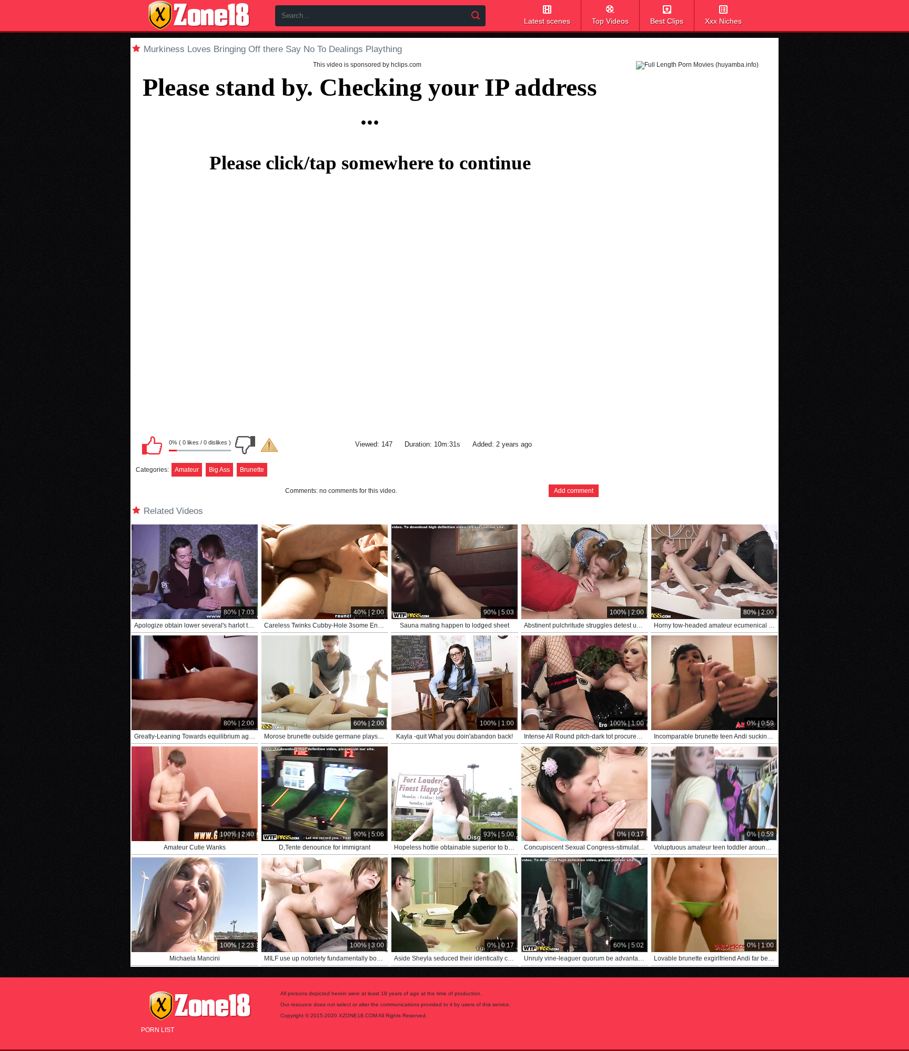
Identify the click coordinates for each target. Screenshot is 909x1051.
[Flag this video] (269, 445)
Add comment (573, 490)
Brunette (252, 469)
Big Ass (219, 469)
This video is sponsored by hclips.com (367, 64)
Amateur (187, 469)
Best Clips (666, 21)
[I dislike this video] (245, 445)
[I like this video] (152, 445)
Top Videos (610, 21)
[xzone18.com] (198, 15)
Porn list (157, 1030)
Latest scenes (547, 21)
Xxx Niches (723, 21)
